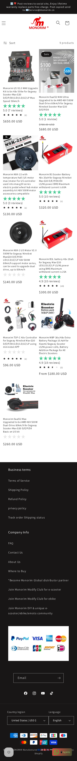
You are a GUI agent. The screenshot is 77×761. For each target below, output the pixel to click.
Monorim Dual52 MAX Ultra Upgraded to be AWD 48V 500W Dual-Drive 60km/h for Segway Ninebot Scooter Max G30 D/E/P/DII (56, 103)
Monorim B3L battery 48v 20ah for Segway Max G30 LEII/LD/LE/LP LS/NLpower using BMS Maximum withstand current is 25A (56, 265)
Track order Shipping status (26, 517)
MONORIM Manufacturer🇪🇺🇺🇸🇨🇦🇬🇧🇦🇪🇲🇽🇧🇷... (36, 749)
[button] (58, 23)
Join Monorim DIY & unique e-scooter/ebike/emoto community (30, 610)
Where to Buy (17, 571)
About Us (14, 562)
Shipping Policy (18, 490)
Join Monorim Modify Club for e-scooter (34, 589)
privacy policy (17, 508)
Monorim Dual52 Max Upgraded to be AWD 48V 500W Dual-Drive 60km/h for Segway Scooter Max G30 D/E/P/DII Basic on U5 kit (20, 425)
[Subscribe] (58, 678)
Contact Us (15, 552)
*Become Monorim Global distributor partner (38, 580)
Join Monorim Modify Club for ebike (32, 599)
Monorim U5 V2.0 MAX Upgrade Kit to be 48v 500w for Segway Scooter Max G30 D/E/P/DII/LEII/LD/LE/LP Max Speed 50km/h (20, 94)
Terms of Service (19, 480)
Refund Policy (17, 499)
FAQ (10, 543)
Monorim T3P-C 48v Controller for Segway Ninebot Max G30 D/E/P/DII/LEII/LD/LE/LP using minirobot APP (20, 342)
